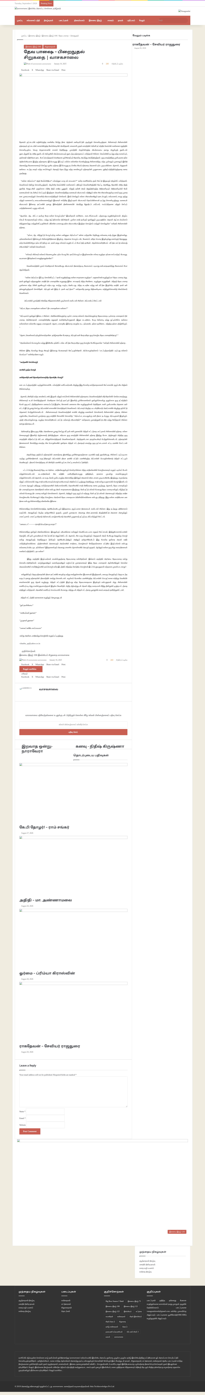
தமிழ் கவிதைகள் (112, 1327)
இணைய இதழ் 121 (131, 1306)
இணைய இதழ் (95, 20)
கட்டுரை (139, 1311)
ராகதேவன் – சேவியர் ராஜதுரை (156, 44)
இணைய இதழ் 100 (113, 1306)
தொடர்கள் (65, 1311)
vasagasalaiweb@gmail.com (158, 1311)
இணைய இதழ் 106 (33, 47)
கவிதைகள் (65, 1300)
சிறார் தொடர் (110, 1322)
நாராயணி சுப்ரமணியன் (114, 1332)
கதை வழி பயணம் (146, 1268)
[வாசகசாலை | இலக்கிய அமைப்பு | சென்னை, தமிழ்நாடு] (38, 8)
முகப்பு (20, 20)
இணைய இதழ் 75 (134, 1301)
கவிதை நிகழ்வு (145, 1272)
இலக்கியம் (128, 1311)
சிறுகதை (122, 1322)
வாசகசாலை (118, 1337)
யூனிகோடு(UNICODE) (177, 1315)
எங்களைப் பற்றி (33, 20)
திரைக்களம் (79, 20)
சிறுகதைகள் (50, 47)
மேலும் (142, 20)
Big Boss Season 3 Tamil (115, 1301)
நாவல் (120, 20)
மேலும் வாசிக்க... (56, 1370)
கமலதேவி (109, 1316)
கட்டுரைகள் (66, 1304)
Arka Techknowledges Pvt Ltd (102, 1386)
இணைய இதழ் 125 (113, 1311)
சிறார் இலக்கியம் (136, 1316)
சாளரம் (111, 20)
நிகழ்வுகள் (48, 20)
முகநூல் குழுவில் (179, 1304)
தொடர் (124, 1327)
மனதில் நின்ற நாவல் (147, 1264)
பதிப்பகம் (131, 20)
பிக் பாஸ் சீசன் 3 (133, 1332)
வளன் (108, 1337)
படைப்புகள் (63, 20)
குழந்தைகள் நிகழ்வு (147, 1261)
